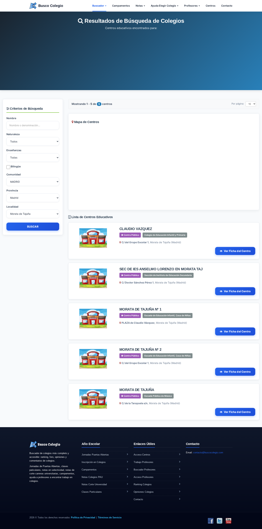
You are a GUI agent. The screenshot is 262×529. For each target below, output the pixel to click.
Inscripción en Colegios (94, 462)
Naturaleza (13, 134)
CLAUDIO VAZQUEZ (135, 229)
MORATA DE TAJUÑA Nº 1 (140, 309)
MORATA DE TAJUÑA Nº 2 (140, 349)
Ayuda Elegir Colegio (164, 5)
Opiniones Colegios (144, 492)
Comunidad (13, 174)
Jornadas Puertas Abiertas (95, 454)
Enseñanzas (13, 150)
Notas (139, 5)
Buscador (98, 5)
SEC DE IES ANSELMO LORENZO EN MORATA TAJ (161, 269)
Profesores (191, 5)
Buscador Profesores (144, 469)
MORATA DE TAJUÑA (136, 390)
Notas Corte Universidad (94, 484)
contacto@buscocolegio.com (208, 452)
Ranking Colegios (143, 484)
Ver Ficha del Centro (237, 251)
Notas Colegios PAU (92, 477)
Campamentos (121, 5)
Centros (210, 5)
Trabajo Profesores (143, 462)
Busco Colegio (50, 6)
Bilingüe (15, 166)
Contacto (226, 5)
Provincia (12, 190)
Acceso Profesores (143, 477)
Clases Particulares (92, 492)
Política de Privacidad (83, 517)
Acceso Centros (142, 454)
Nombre (11, 118)
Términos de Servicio (110, 517)
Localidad (12, 206)
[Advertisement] (131, 57)
